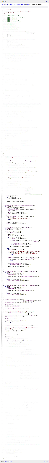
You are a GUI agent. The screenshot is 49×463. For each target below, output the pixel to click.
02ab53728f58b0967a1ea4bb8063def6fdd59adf (15, 4)
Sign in (47, 1)
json (47, 461)
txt (45, 461)
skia (2, 4)
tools (28, 4)
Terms (11, 461)
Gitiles (6, 461)
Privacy (8, 461)
